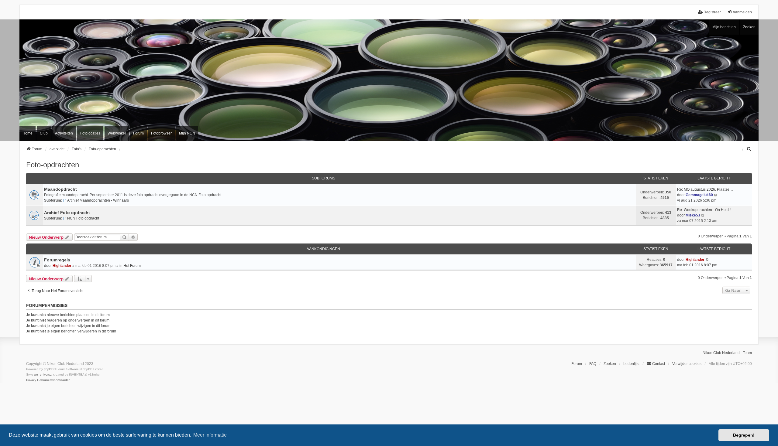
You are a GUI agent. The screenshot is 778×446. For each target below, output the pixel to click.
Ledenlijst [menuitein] (631, 364)
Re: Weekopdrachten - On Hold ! (704, 210)
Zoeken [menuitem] (610, 364)
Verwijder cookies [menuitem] (686, 364)
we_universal (43, 374)
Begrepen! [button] (744, 435)
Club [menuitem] (44, 133)
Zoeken (749, 27)
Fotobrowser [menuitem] (161, 133)
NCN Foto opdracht (83, 218)
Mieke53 (693, 215)
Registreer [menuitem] (712, 12)
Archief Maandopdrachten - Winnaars (98, 200)
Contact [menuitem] (658, 364)
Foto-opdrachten (52, 165)
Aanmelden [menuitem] (742, 12)
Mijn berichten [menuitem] (724, 27)
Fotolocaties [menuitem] (90, 133)
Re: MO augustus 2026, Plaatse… (705, 189)
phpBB (48, 369)
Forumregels (57, 259)
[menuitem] (749, 149)
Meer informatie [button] (210, 434)
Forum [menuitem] (138, 133)
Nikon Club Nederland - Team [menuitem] (727, 353)
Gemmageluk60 (699, 195)
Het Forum (132, 266)
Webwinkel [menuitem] (117, 133)
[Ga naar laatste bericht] (707, 259)
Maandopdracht (60, 189)
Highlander (62, 266)
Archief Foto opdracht (67, 212)
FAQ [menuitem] (592, 364)
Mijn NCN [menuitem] (187, 133)
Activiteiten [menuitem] (64, 133)
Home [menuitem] (27, 133)
